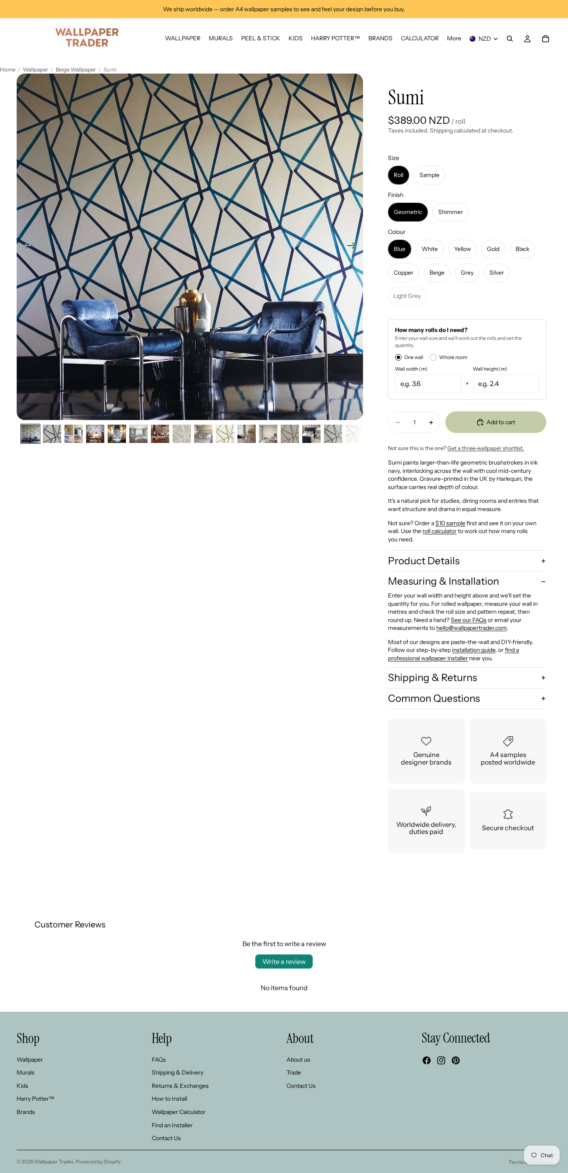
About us (298, 1059)
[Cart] (545, 39)
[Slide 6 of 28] (138, 434)
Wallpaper (35, 69)
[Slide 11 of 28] (246, 434)
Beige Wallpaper (76, 69)
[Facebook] (427, 1060)
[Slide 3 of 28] (73, 434)
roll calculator (439, 531)
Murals (26, 1072)
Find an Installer (172, 1125)
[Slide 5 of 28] (117, 434)
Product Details (423, 561)
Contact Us (166, 1138)
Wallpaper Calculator (178, 1112)
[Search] (510, 39)
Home (7, 69)
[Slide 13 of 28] (290, 434)
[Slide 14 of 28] (311, 434)
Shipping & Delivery (177, 1072)
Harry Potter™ (35, 1098)
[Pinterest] (456, 1060)
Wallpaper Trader (54, 1161)
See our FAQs (469, 620)
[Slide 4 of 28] (95, 434)
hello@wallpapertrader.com (471, 628)
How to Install (169, 1098)
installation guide (473, 650)
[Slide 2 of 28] (52, 434)
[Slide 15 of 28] (333, 434)
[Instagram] (441, 1060)
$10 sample (450, 523)
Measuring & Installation (443, 581)
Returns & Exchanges (180, 1085)
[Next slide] (354, 247)
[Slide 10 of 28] (225, 434)
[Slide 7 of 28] (160, 434)
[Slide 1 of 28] (30, 434)
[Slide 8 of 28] (182, 434)
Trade (293, 1072)
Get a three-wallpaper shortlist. (485, 448)
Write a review (284, 961)
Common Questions (434, 698)
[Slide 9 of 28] (203, 434)
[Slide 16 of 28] (355, 434)
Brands (26, 1112)
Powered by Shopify (98, 1161)
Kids (22, 1085)
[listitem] (454, 38)
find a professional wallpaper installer (453, 654)
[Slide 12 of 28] (268, 434)
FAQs (159, 1059)
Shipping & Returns (432, 677)
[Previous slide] (26, 247)
